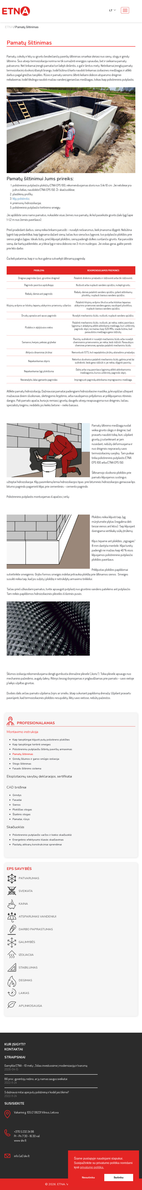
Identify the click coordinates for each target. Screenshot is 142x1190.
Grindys (17, 795)
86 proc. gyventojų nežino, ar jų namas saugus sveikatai (35, 1078)
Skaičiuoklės (15, 827)
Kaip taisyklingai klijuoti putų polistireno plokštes (41, 739)
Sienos (17, 805)
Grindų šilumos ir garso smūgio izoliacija (36, 759)
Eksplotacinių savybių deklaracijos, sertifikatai (39, 776)
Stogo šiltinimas (22, 763)
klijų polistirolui (21, 198)
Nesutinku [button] (88, 1177)
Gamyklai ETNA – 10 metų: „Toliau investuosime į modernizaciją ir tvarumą (45, 1065)
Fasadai (17, 800)
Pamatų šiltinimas (23, 754)
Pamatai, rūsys (21, 819)
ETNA (9, 27)
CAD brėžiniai (16, 787)
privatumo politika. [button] (92, 1167)
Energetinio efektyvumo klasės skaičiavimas (38, 839)
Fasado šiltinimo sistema (27, 768)
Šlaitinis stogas (22, 814)
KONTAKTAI (13, 1049)
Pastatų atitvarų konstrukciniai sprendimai (37, 844)
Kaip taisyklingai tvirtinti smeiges (32, 744)
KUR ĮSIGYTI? (15, 1044)
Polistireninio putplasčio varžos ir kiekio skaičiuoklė (42, 835)
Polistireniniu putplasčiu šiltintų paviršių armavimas (42, 749)
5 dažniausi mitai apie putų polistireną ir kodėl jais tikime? (36, 1092)
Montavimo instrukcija (22, 732)
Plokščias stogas (22, 809)
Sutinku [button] (119, 1177)
